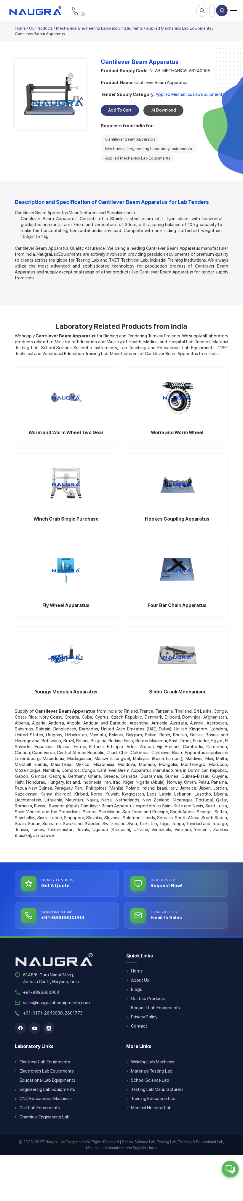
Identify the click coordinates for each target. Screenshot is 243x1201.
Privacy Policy (144, 1017)
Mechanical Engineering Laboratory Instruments (99, 28)
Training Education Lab (153, 1098)
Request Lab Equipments (155, 1007)
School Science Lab (150, 1080)
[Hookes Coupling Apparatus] (177, 483)
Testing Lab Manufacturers (157, 1089)
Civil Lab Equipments (40, 1107)
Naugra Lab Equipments (65, 1142)
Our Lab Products (148, 998)
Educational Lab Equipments (47, 1080)
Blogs (136, 989)
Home (20, 28)
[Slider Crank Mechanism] (177, 656)
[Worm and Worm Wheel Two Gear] (66, 397)
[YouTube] (34, 1028)
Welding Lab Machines (152, 1062)
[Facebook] (20, 1028)
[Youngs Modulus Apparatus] (66, 656)
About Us (140, 980)
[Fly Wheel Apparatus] (66, 570)
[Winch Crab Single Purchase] (66, 483)
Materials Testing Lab (151, 1071)
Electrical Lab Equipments (45, 1062)
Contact (139, 1026)
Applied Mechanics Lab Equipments (178, 28)
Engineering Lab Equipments (47, 1089)
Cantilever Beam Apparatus (130, 139)
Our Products (41, 28)
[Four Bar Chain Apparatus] (177, 570)
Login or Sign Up (222, 10)
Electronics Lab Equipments (47, 1071)
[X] (49, 1028)
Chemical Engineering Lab (45, 1117)
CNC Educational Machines (46, 1098)
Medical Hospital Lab (151, 1107)
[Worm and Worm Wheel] (177, 397)
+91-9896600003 (41, 992)
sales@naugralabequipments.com (56, 1002)
